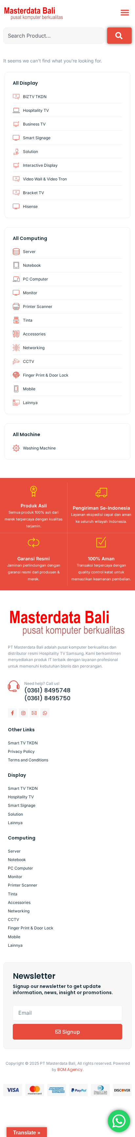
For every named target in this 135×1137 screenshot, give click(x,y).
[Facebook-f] (12, 713)
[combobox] (54, 35)
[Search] (119, 35)
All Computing (30, 238)
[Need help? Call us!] (13, 686)
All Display (25, 83)
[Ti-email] (34, 713)
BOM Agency (70, 1069)
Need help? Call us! (41, 683)
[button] (125, 12)
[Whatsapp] (44, 713)
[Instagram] (23, 713)
